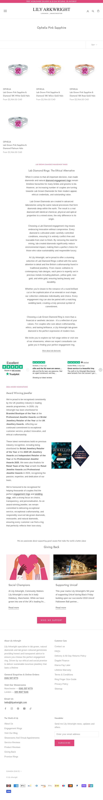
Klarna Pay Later (62, 665)
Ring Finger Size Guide (65, 679)
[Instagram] (12, 708)
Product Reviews (12, 747)
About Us (8, 724)
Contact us (60, 646)
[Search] (93, 11)
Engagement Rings (13, 728)
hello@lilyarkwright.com (15, 702)
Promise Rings (11, 756)
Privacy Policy (61, 684)
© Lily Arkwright (11, 777)
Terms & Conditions (64, 674)
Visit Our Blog (10, 733)
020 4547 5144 (21, 692)
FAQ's (57, 651)
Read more (14, 607)
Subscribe (64, 743)
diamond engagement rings (58, 180)
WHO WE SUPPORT (51, 620)
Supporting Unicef (66, 585)
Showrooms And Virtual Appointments (22, 738)
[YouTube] (24, 708)
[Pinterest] (18, 708)
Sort (93, 44)
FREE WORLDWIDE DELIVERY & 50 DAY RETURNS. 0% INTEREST (51, 1)
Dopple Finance (62, 660)
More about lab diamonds (51, 351)
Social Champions (19, 585)
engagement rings (21, 494)
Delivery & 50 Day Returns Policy (70, 656)
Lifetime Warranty (63, 670)
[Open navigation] (5, 11)
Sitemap (58, 689)
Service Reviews (12, 742)
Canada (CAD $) (13, 771)
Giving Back (10, 752)
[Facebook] (5, 708)
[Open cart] (98, 11)
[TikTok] (31, 708)
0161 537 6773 (11, 678)
